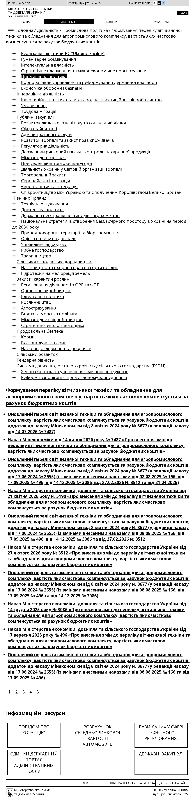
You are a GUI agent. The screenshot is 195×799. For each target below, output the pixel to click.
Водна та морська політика (49, 314)
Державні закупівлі (161, 754)
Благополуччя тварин (43, 342)
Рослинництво (36, 302)
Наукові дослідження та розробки (56, 348)
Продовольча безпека (40, 331)
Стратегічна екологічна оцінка (52, 325)
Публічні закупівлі (35, 117)
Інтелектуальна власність (47, 65)
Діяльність (69, 22)
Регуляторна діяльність (45, 146)
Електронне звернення (98, 783)
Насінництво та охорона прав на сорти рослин (69, 267)
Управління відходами (44, 244)
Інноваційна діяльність (40, 94)
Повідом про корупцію (34, 729)
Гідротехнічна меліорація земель (55, 273)
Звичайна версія (18, 3)
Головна (24, 30)
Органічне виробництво (46, 290)
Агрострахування (39, 308)
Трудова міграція (38, 111)
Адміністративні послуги (46, 134)
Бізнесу (111, 22)
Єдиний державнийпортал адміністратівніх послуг (34, 762)
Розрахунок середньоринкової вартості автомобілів (97, 735)
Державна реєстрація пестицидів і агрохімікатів (70, 215)
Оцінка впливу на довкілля (48, 238)
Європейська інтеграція (45, 180)
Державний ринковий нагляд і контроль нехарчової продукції (85, 152)
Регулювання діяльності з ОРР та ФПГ (60, 285)
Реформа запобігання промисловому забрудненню (74, 377)
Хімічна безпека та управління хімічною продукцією (74, 371)
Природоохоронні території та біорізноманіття (70, 233)
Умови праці (34, 105)
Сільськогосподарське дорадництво (54, 261)
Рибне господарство (42, 250)
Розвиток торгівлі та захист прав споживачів (67, 140)
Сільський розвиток (37, 354)
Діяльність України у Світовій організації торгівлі (71, 169)
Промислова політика (85, 30)
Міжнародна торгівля (43, 157)
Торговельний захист (43, 175)
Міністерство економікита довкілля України (30, 12)
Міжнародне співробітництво (52, 319)
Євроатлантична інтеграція (49, 186)
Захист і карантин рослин (43, 279)
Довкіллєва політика (42, 209)
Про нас (25, 22)
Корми (28, 337)
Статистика (146, 783)
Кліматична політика (42, 296)
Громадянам (159, 22)
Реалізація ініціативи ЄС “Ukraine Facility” (63, 53)
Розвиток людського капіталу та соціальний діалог (74, 123)
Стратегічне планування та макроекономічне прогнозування (84, 71)
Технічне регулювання (44, 204)
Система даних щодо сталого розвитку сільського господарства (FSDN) (91, 366)
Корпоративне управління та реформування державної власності (89, 82)
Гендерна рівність (35, 360)
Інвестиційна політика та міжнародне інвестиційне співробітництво (91, 99)
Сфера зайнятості (39, 128)
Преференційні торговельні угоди (56, 163)
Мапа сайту (126, 783)
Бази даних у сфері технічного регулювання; (161, 732)
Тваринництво (36, 256)
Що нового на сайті (172, 783)
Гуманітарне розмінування (48, 59)
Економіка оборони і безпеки (51, 88)
